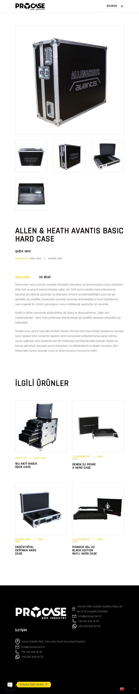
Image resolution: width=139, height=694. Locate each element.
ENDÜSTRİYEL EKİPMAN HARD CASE (25, 550)
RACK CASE (39, 458)
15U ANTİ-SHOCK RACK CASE (26, 465)
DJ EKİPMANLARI (81, 456)
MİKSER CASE (55, 258)
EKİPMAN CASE (23, 539)
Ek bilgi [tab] (45, 277)
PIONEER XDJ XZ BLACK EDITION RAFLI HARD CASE (84, 550)
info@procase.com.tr (33, 647)
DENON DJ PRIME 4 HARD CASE (84, 466)
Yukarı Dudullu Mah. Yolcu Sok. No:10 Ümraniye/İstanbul (53, 642)
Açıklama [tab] (22, 277)
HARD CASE (35, 258)
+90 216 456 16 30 (31, 652)
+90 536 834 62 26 (32, 657)
